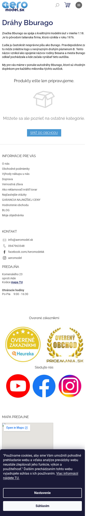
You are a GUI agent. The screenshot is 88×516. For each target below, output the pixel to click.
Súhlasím (42, 506)
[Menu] (79, 5)
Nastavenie (42, 493)
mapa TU (17, 282)
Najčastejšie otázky (14, 194)
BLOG (6, 210)
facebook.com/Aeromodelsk (26, 251)
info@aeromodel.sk (20, 239)
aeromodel (15, 258)
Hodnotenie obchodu (15, 205)
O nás (5, 163)
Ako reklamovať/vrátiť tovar (19, 189)
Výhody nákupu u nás (15, 173)
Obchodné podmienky (16, 168)
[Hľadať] (57, 5)
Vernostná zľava (12, 184)
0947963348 (16, 245)
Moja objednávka (13, 215)
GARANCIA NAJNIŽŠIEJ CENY (21, 199)
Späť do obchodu (44, 132)
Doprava (7, 179)
